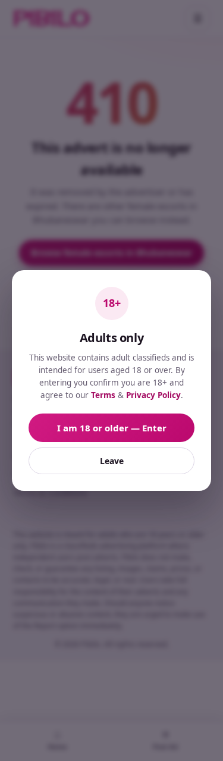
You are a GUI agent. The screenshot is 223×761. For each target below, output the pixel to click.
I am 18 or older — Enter (112, 428)
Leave (112, 460)
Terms (103, 395)
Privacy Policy (153, 395)
